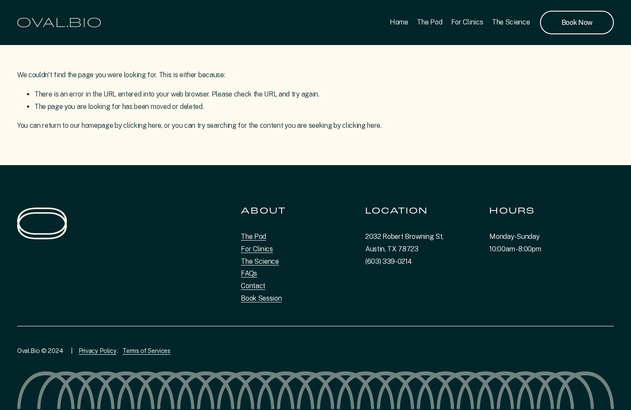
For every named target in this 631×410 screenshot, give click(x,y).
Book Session (261, 298)
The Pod (429, 22)
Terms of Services (146, 350)
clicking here (142, 125)
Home (399, 22)
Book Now (576, 22)
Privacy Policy (98, 350)
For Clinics (467, 22)
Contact (253, 286)
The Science (511, 22)
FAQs (249, 273)
